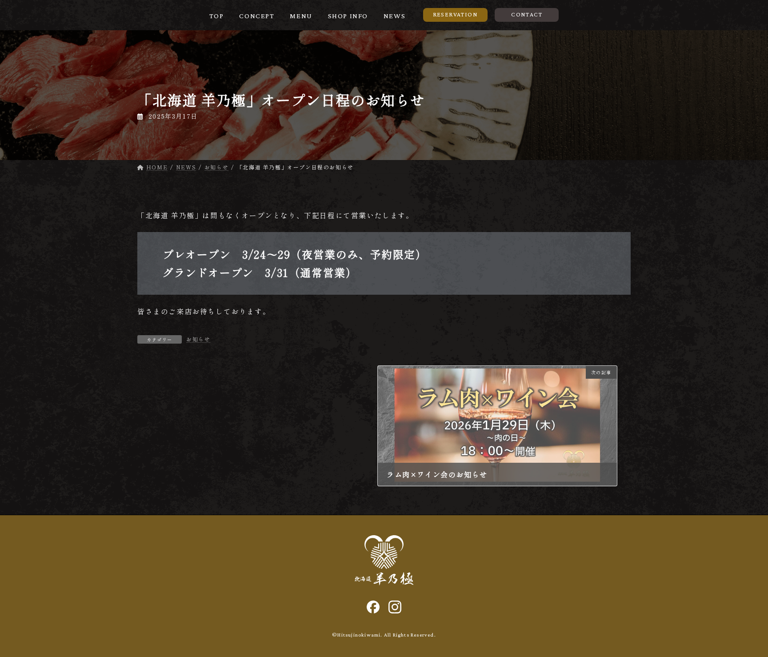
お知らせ (198, 339)
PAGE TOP (739, 626)
